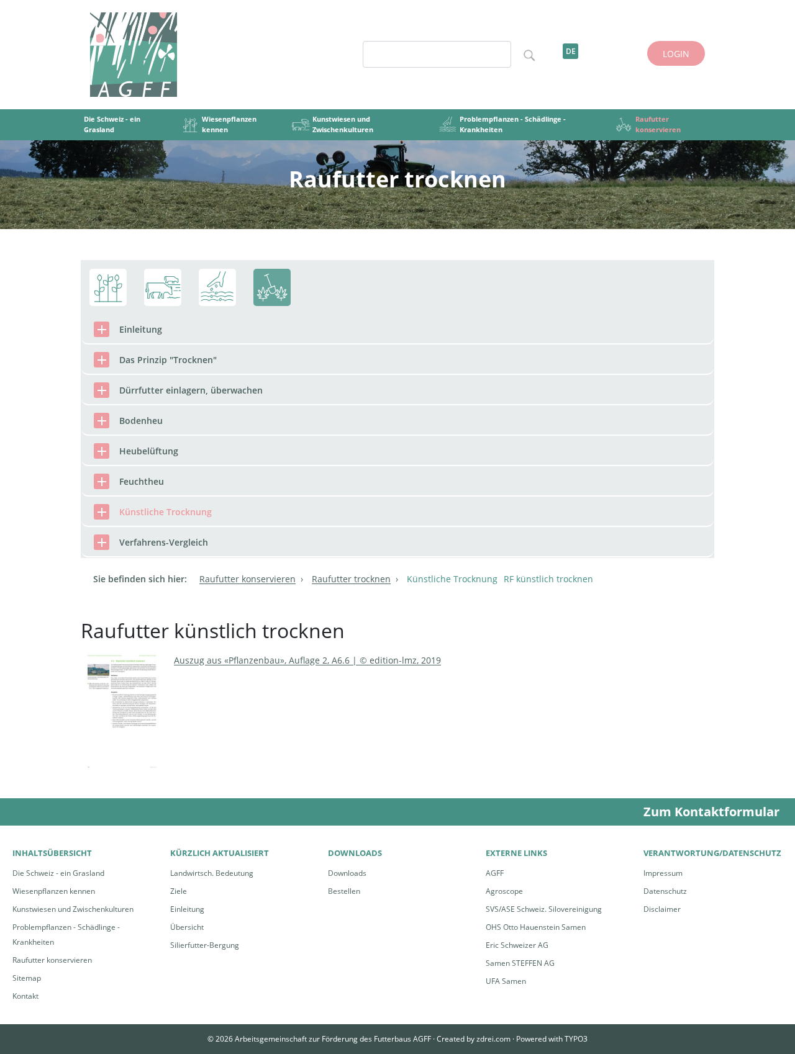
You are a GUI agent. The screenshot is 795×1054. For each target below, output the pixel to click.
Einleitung (187, 909)
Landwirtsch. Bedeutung (211, 873)
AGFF (495, 873)
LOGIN (676, 54)
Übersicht (187, 927)
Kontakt (25, 996)
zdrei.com (493, 1039)
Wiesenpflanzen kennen (53, 891)
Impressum (663, 873)
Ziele (178, 891)
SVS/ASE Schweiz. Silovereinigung (544, 909)
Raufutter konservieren (52, 960)
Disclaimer (662, 909)
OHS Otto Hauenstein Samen (536, 927)
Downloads (347, 873)
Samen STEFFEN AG (520, 963)
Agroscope (504, 891)
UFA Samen (506, 981)
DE (571, 51)
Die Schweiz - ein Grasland (58, 873)
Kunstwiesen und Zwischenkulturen (73, 909)
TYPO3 (576, 1039)
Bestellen (344, 891)
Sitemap (26, 978)
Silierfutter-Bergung (204, 945)
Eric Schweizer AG (517, 945)
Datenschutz (665, 891)
